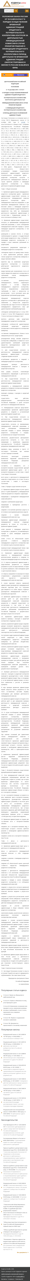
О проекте (11, 1279)
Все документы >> (23, 1252)
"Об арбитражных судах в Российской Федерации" (14, 1113)
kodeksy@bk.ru (20, 1276)
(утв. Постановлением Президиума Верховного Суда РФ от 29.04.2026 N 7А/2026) (15, 1211)
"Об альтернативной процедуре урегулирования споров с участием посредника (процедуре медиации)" (14, 1102)
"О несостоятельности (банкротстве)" (14, 1036)
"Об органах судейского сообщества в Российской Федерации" (14, 1198)
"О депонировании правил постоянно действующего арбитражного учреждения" (14, 1141)
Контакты (4, 1279)
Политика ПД (19, 1279)
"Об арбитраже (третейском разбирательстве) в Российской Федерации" (14, 1046)
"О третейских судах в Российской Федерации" (14, 1091)
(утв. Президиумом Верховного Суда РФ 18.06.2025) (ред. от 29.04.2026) (15, 1233)
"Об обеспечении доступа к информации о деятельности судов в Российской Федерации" (14, 1058)
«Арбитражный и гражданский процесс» (12, 1274)
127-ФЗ (23, 122)
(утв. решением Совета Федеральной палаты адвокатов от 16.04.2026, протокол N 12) (14, 1244)
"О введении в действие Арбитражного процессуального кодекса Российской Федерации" (15, 1082)
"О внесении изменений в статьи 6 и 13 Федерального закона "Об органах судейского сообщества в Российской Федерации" (15, 1187)
